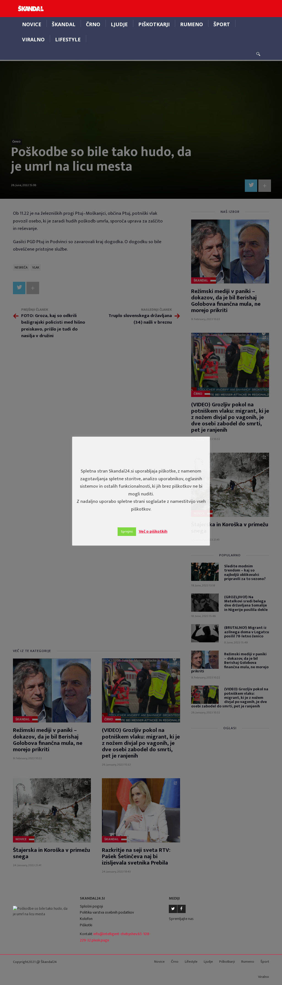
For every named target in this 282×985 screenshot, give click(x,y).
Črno (93, 24)
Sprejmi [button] (127, 531)
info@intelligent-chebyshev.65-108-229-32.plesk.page (115, 937)
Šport (221, 24)
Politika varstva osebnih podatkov (107, 912)
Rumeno (191, 24)
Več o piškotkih (153, 531)
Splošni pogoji (91, 906)
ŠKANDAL (63, 24)
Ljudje (119, 24)
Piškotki (86, 925)
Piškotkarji (154, 24)
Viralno (33, 39)
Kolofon (86, 919)
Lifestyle (68, 39)
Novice (31, 24)
